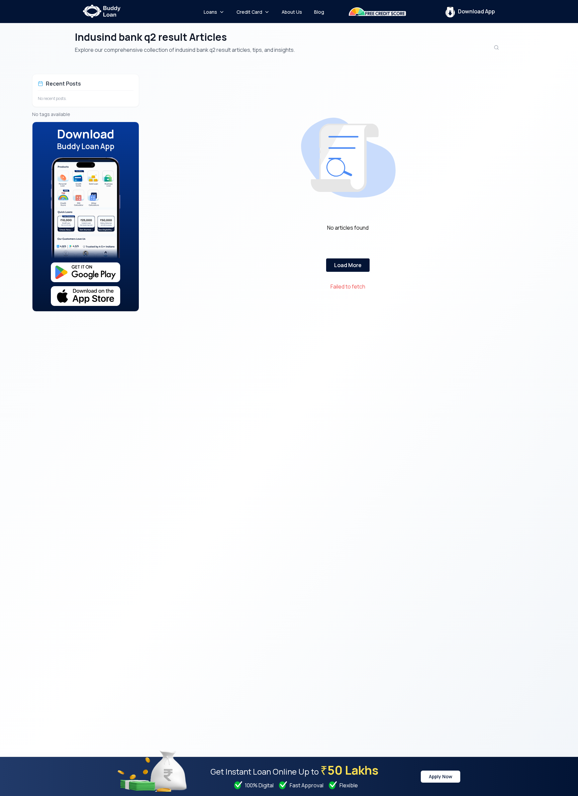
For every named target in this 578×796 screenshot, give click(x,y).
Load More (348, 265)
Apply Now (440, 776)
